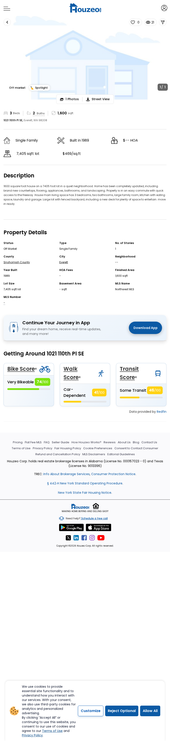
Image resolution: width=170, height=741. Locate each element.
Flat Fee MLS (33, 442)
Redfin (161, 411)
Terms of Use (21, 448)
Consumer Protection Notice (113, 474)
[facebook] (84, 537)
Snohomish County (17, 262)
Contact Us (149, 442)
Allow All (150, 710)
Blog (136, 442)
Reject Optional (122, 710)
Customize (90, 710)
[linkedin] (76, 537)
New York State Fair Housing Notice (84, 492)
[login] (164, 7)
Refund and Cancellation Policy (57, 454)
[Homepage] (85, 8)
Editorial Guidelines (121, 454)
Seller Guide (60, 442)
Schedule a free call (94, 518)
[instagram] (92, 537)
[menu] (5, 7)
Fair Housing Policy (67, 448)
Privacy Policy (42, 448)
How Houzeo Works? (86, 442)
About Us (124, 442)
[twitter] (68, 537)
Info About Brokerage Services (66, 474)
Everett (63, 262)
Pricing (18, 442)
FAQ (47, 442)
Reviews (110, 442)
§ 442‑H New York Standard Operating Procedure (84, 483)
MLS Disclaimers (93, 454)
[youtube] (100, 537)
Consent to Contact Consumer (136, 448)
